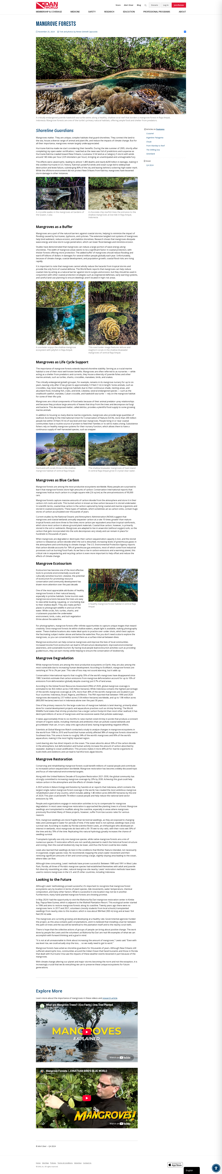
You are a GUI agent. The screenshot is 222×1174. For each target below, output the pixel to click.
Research (109, 11)
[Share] (185, 32)
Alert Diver (128, 5)
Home (38, 1163)
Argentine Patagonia (154, 137)
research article (109, 998)
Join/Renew (179, 5)
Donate (154, 5)
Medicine (75, 11)
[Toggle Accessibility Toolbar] (216, 1168)
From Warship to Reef (155, 145)
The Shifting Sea (153, 150)
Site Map (45, 1163)
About (182, 11)
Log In (166, 5)
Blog (139, 5)
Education (129, 11)
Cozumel (150, 133)
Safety (92, 11)
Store (118, 5)
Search (145, 5)
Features (160, 129)
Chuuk (148, 141)
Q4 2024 (149, 165)
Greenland (150, 154)
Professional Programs (156, 11)
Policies (53, 1163)
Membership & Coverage (49, 11)
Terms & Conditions (65, 1163)
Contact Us (87, 1163)
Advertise (78, 1163)
